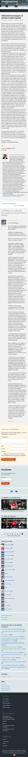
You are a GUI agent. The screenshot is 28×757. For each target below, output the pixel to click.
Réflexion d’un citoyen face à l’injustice (9, 647)
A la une (4, 739)
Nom (2, 446)
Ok (14, 755)
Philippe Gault (7, 576)
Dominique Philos (8, 551)
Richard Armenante (8, 580)
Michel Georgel (8, 566)
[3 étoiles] (3, 148)
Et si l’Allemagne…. (20, 205)
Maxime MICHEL (8, 591)
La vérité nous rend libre (6, 659)
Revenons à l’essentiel (8, 203)
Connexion (3, 684)
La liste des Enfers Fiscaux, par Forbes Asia (9, 652)
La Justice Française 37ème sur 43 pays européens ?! (11, 661)
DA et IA (4, 723)
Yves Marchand (8, 562)
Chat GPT (6, 605)
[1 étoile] (1, 148)
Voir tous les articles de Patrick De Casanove (12, 196)
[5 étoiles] (6, 148)
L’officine (5, 721)
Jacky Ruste (7, 594)
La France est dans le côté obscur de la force (10, 636)
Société (10, 20)
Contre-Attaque (4, 634)
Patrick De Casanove (19, 20)
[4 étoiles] (4, 148)
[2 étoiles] (2, 148)
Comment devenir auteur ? (6, 615)
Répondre (11, 421)
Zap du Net (5, 745)
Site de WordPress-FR (5, 690)
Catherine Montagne (9, 598)
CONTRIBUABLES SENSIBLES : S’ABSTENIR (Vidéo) (11, 649)
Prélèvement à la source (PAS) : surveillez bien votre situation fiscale (8, 718)
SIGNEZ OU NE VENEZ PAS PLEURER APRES (10, 629)
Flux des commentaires (5, 688)
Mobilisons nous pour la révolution (8, 657)
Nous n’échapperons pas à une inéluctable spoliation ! (12, 654)
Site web (3, 451)
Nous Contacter (4, 619)
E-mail (3, 448)
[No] (26, 753)
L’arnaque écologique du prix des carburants (10, 665)
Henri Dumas (6, 698)
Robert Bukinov (8, 558)
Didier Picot (7, 584)
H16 (5, 573)
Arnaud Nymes (7, 609)
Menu (2, 10)
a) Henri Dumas (8, 544)
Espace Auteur (4, 617)
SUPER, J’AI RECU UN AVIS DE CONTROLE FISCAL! (11, 631)
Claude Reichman (8, 555)
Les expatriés (5, 741)
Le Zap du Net (7, 548)
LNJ (5, 601)
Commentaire (4, 437)
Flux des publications (5, 686)
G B (5, 587)
